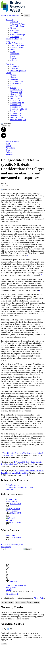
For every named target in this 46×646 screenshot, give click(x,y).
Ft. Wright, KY (16, 100)
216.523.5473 (15, 513)
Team (8, 41)
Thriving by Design (17, 26)
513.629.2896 (15, 537)
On (5, 629)
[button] (3, 137)
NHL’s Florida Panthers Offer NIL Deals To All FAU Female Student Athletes (22, 472)
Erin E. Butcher (11, 501)
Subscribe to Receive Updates (12, 544)
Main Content (6, 15)
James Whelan (11, 535)
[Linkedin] (7, 575)
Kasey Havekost (12, 511)
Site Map (9, 590)
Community (14, 30)
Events (12, 52)
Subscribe (14, 60)
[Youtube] (7, 578)
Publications (14, 54)
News (12, 49)
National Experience (18, 71)
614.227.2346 (15, 522)
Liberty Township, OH (18, 109)
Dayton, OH (15, 98)
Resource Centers (16, 47)
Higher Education (12, 485)
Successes (14, 68)
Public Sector (11, 489)
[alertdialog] (23, 625)
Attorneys (14, 79)
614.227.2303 (15, 504)
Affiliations (14, 37)
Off (11, 629)
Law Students (15, 83)
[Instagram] (7, 570)
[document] (23, 625)
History (13, 28)
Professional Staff (16, 81)
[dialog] (23, 600)
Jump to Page (6, 547)
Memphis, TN (15, 113)
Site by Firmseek (12, 594)
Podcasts (13, 58)
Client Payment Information (16, 585)
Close (4, 644)
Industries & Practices (14, 39)
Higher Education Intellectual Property (20, 487)
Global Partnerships (17, 35)
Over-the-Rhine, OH (18, 120)
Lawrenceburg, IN (17, 103)
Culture (13, 77)
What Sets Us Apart (17, 24)
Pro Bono (14, 32)
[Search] (22, 15)
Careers (8, 73)
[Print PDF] (3, 132)
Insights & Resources (13, 43)
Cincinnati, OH (16, 92)
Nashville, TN (15, 115)
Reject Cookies (21, 602)
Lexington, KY (16, 107)
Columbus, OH (16, 96)
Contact (8, 85)
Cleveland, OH (16, 94)
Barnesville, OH (16, 90)
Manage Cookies (7, 602)
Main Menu (16, 15)
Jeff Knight (10, 520)
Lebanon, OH (15, 105)
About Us (9, 20)
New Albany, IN (16, 117)
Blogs (12, 56)
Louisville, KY (16, 111)
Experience (10, 64)
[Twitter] (7, 567)
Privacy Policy (11, 588)
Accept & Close (33, 602)
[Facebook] (6, 573)
